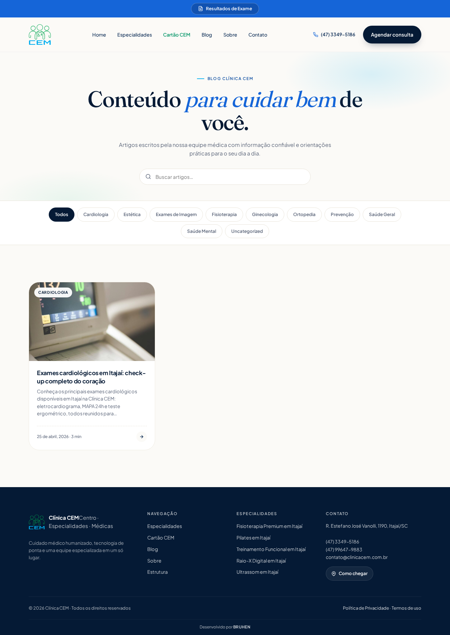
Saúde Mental (201, 231)
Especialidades (134, 35)
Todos (61, 214)
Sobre (230, 35)
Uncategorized (247, 231)
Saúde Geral (382, 214)
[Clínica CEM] (40, 34)
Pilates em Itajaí (253, 537)
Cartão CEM (176, 35)
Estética (132, 214)
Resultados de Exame (229, 8)
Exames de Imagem (176, 214)
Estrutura (157, 572)
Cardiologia (95, 214)
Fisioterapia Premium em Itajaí (269, 526)
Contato (257, 35)
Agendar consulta (392, 34)
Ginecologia (265, 214)
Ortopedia (304, 214)
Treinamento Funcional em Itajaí (271, 549)
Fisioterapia (224, 214)
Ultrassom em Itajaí (257, 572)
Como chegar (353, 573)
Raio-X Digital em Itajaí (261, 561)
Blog (207, 35)
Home (99, 35)
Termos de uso (406, 608)
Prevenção (342, 214)
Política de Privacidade (366, 608)
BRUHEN (242, 626)
